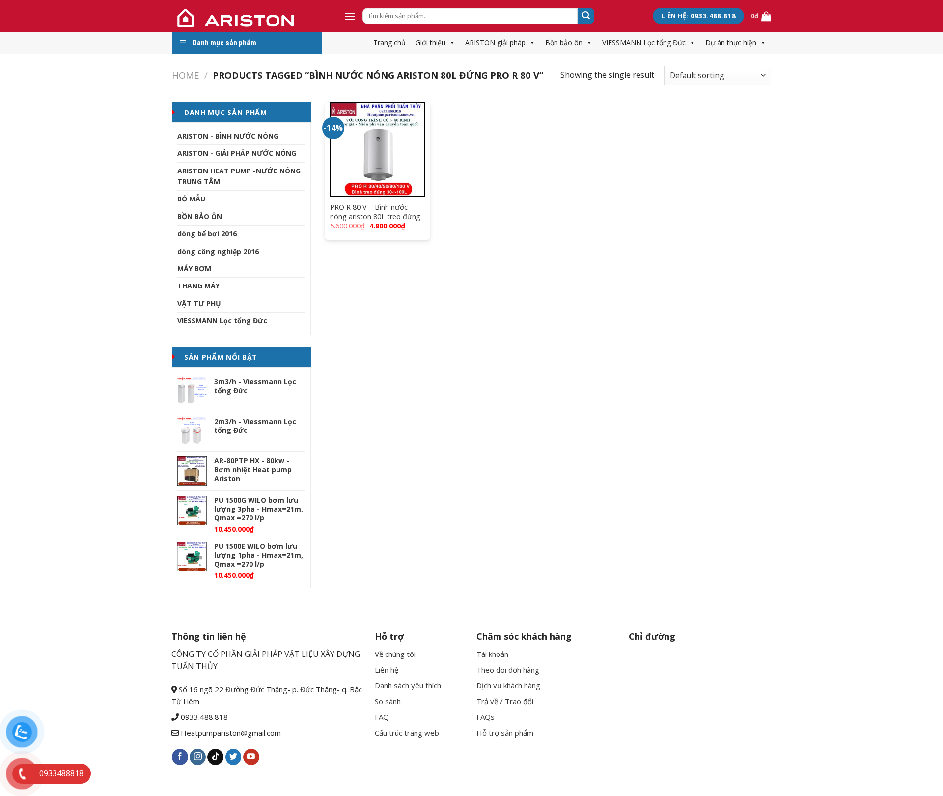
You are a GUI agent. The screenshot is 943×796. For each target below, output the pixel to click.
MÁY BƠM (194, 268)
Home (185, 75)
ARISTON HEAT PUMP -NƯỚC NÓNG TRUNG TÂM (239, 176)
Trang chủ (389, 42)
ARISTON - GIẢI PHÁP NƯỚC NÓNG (236, 153)
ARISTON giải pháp (495, 42)
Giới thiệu (430, 42)
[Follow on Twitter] (233, 757)
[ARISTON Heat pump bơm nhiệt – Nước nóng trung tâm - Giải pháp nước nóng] (250, 16)
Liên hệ (386, 670)
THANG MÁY (198, 285)
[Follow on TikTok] (215, 757)
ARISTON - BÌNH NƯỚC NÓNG (227, 136)
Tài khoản (492, 654)
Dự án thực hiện (730, 42)
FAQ (382, 717)
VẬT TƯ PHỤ (199, 303)
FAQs (485, 717)
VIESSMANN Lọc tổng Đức (644, 42)
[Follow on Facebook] (180, 757)
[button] (450, 42)
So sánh (388, 701)
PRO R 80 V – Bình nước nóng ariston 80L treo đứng (375, 212)
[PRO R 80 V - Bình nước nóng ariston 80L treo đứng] (377, 149)
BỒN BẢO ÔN (199, 216)
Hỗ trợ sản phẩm (504, 733)
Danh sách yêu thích (408, 685)
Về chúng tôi (395, 654)
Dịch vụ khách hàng (508, 685)
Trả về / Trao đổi (504, 701)
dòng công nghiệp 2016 (218, 251)
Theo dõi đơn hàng (507, 670)
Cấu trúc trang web (407, 733)
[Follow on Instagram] (198, 757)
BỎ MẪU (191, 198)
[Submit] (586, 16)
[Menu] (350, 16)
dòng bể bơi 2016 (207, 233)
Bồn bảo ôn (563, 42)
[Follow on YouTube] (251, 757)
